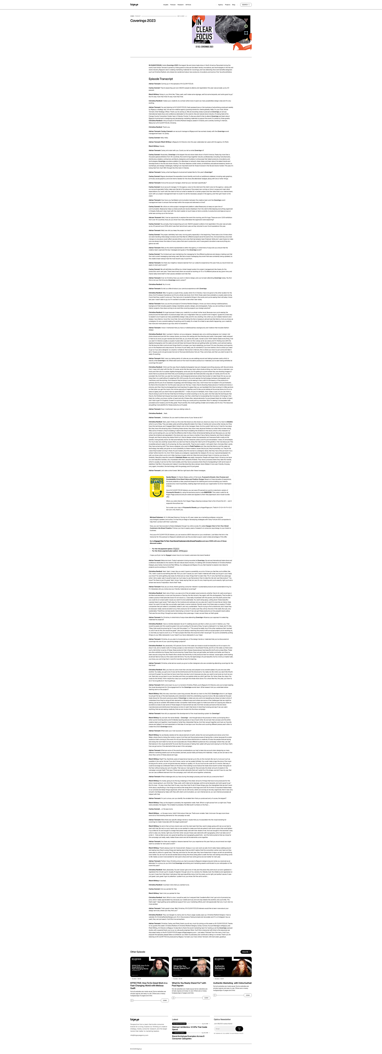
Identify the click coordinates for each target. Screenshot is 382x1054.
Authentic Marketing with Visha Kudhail (232, 983)
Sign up (239, 1028)
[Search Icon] (246, 4)
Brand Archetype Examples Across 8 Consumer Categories (188, 1037)
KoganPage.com (206, 507)
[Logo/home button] (134, 4)
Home (132, 16)
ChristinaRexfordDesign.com (166, 917)
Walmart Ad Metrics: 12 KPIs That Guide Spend (190, 1028)
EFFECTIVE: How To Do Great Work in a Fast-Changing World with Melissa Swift (149, 986)
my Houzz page (189, 915)
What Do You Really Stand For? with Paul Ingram (189, 984)
